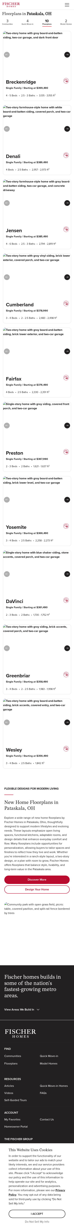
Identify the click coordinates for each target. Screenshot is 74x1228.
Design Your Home (37, 889)
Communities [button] (12, 1056)
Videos (8, 1093)
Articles (9, 1086)
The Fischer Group (18, 1139)
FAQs (43, 1093)
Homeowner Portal (16, 1126)
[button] (67, 55)
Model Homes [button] (48, 1063)
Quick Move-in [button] (49, 1056)
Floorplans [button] (10, 1063)
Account (11, 1113)
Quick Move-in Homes (54, 1086)
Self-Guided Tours (15, 1100)
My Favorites (12, 1119)
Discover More (37, 880)
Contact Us (47, 1119)
